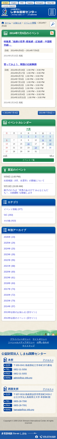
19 (50, 144)
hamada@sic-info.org (24, 409)
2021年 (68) (9, 266)
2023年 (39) (9, 254)
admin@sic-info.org (23, 377)
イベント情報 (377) (13, 209)
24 (36, 148)
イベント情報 (30, 23)
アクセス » (48, 360)
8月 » (52, 156)
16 (28, 144)
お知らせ (17, 23)
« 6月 (5, 156)
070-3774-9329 (49, 437)
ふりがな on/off (8, 6)
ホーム (8, 23)
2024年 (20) (9, 248)
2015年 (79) (9, 300)
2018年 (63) (9, 283)
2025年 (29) (9, 243)
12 (50, 140)
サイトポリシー (40, 339)
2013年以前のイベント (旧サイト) (20, 318)
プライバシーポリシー (20, 339)
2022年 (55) (9, 260)
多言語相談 (13, 433)
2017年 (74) (9, 289)
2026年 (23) (9, 237)
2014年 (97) (9, 306)
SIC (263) (8, 215)
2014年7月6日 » (46, 113)
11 (43, 140)
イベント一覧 (28, 160)
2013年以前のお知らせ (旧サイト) (20, 312)
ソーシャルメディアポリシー (21, 342)
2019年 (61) (9, 277)
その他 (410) (10, 220)
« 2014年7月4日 (10, 113)
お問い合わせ (43, 342)
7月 (28, 129)
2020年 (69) (9, 271)
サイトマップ (28, 345)
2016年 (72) (9, 295)
